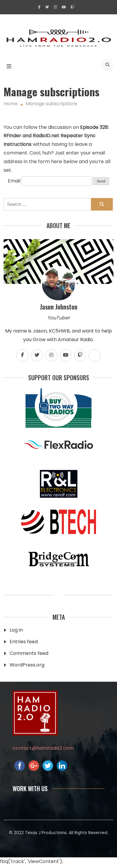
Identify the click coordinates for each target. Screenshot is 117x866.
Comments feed (29, 653)
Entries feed (24, 641)
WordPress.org (27, 664)
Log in (16, 630)
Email (14, 180)
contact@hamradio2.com (43, 748)
